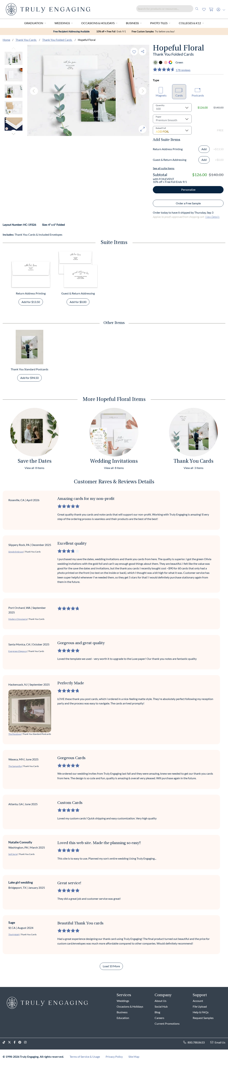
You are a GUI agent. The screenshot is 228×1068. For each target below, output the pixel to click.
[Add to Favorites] (134, 51)
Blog (157, 1012)
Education (123, 1017)
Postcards (198, 95)
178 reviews (183, 70)
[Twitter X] (11, 1042)
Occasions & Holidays (98, 23)
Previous (13, 49)
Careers (159, 1017)
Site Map (133, 1056)
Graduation (33, 23)
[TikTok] (5, 1042)
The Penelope (14, 734)
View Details (212, 216)
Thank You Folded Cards (57, 39)
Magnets (161, 95)
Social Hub (161, 1006)
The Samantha (15, 766)
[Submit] (196, 8)
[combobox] (168, 8)
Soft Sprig (12, 854)
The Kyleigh (13, 934)
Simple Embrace (15, 551)
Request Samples (203, 1017)
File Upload (200, 1006)
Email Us (220, 1042)
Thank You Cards (26, 39)
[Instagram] (26, 1042)
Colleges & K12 (190, 23)
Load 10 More (111, 966)
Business (132, 23)
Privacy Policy (114, 1056)
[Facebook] (16, 1042)
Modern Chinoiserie (17, 619)
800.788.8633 (196, 1042)
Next (13, 134)
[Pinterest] (21, 1042)
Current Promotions (167, 1023)
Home (6, 39)
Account (198, 1000)
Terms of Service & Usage (85, 1056)
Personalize (188, 189)
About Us (160, 1000)
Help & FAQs (201, 1012)
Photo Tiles (158, 23)
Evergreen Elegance (17, 651)
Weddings (62, 23)
